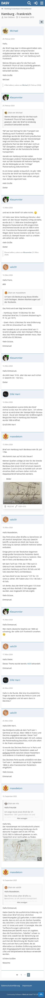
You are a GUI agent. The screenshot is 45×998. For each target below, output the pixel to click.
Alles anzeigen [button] (22, 818)
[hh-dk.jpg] (22, 850)
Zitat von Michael (15, 112)
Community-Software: (22, 994)
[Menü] (41, 3)
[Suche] (29, 3)
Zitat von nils (13, 803)
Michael (25, 85)
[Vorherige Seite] (17, 975)
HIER (29, 663)
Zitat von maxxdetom (17, 293)
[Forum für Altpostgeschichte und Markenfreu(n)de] (5, 3)
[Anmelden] (35, 3)
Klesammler (27, 252)
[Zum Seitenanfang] (41, 994)
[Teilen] (41, 22)
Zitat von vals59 (14, 887)
